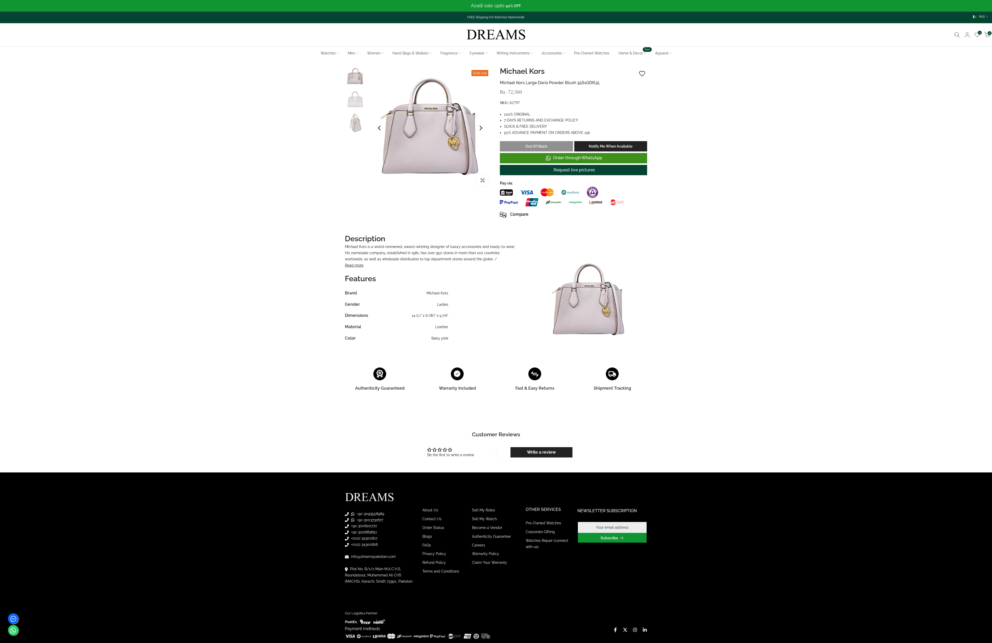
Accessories (552, 53)
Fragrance (449, 53)
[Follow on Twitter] (625, 630)
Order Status (433, 527)
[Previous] (380, 128)
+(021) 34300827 (363, 538)
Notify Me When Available (610, 146)
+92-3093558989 (370, 513)
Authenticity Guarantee (491, 536)
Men (351, 53)
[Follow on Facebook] (615, 630)
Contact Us (431, 519)
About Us (430, 510)
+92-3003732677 (369, 520)
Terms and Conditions (440, 571)
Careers (478, 545)
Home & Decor (634, 52)
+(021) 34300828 (364, 544)
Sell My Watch (484, 519)
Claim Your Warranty (489, 562)
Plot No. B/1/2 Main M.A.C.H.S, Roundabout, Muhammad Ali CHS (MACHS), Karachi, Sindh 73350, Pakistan (379, 575)
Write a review (541, 452)
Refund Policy (434, 562)
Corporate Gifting (540, 532)
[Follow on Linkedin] (644, 630)
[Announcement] (496, 6)
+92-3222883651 (363, 532)
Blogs (427, 536)
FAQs (426, 545)
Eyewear (477, 53)
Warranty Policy (485, 554)
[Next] (480, 128)
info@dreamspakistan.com (373, 556)
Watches (328, 53)
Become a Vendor (487, 527)
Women (373, 53)
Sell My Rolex (483, 510)
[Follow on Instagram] (635, 630)
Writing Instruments (513, 53)
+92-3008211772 (363, 526)
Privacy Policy (434, 554)
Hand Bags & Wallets (410, 53)
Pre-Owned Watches (591, 53)
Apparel (662, 53)
